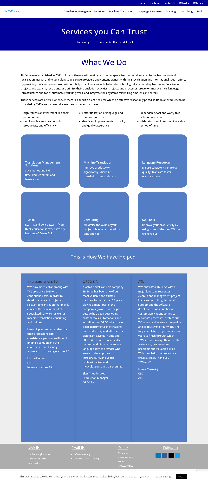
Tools (200, 11)
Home (142, 3)
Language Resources (150, 11)
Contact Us (169, 3)
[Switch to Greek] (198, 4)
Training (171, 11)
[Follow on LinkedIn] (158, 455)
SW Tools (148, 220)
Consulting (186, 11)
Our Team (154, 3)
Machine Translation (121, 11)
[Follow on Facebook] (164, 455)
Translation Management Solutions (84, 11)
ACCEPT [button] (181, 476)
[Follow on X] (171, 455)
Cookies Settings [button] (163, 476)
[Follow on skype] (177, 455)
